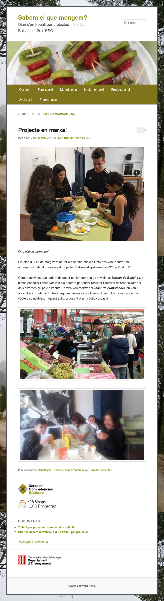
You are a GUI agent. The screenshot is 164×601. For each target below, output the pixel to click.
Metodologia (68, 89)
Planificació (45, 89)
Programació (48, 99)
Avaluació (25, 99)
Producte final (120, 89)
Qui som (25, 89)
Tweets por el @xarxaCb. (33, 542)
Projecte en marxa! (42, 130)
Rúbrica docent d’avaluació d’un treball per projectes (53, 532)
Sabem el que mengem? (52, 17)
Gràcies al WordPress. (82, 586)
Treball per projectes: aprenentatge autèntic (46, 527)
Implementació (94, 89)
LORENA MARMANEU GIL (59, 114)
